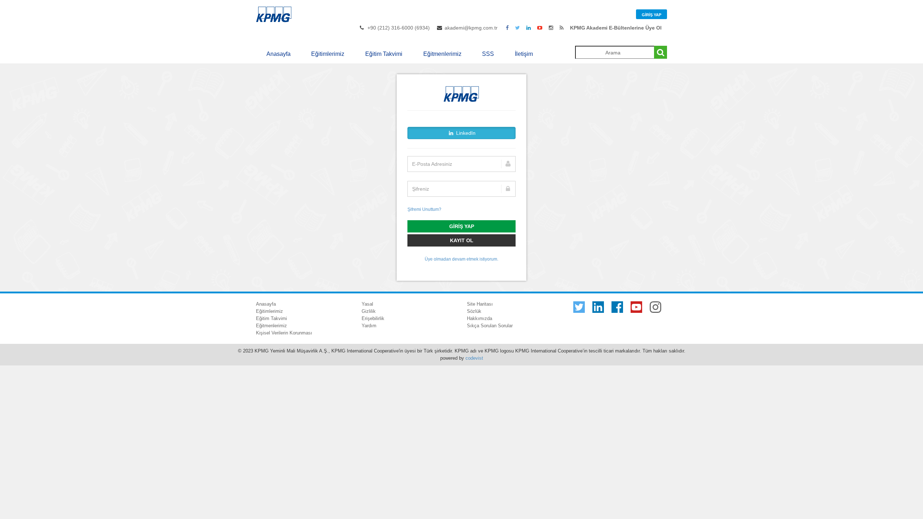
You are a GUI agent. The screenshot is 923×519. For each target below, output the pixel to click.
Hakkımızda (479, 318)
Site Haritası (480, 304)
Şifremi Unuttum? (424, 209)
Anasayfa (278, 54)
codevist (474, 358)
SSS (488, 54)
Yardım (369, 325)
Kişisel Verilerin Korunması (284, 333)
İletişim (524, 54)
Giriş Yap (651, 15)
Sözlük (474, 311)
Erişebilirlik (373, 318)
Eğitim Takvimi (383, 54)
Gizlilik (369, 311)
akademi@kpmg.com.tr (471, 28)
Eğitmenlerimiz (442, 54)
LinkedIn (465, 133)
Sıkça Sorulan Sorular (490, 325)
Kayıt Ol (461, 240)
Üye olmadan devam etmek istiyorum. (461, 259)
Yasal (367, 304)
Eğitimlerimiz (327, 54)
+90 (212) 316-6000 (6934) (398, 28)
